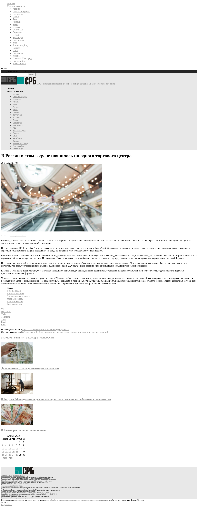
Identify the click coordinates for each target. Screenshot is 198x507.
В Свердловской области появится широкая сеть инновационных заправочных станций (64, 332)
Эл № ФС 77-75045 (22, 483)
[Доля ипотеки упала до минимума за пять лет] (17, 362)
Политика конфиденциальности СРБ (12, 486)
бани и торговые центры (19, 296)
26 (10, 455)
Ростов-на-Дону (21, 45)
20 (13, 451)
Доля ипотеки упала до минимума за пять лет (30, 368)
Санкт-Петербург (21, 11)
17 (3, 451)
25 (6, 455)
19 (10, 451)
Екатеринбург (20, 61)
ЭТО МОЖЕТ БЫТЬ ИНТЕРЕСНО (17, 337)
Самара (16, 48)
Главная (11, 3)
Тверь (15, 24)
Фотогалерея (18, 476)
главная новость (15, 299)
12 (10, 448)
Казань (16, 55)
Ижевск (16, 27)
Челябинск (18, 53)
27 (13, 455)
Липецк (16, 22)
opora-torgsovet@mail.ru (13, 495)
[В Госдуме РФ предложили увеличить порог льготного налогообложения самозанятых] (17, 393)
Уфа (15, 42)
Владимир (18, 14)
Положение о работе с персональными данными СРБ (17, 498)
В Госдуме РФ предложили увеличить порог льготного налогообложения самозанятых (56, 399)
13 (13, 448)
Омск (15, 50)
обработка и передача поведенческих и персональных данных (75, 500)
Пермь (16, 35)
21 (17, 451)
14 (17, 448)
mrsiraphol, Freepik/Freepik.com (18, 236)
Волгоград (18, 29)
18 (6, 451)
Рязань (16, 16)
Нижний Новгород (22, 58)
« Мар (4, 458)
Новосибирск (19, 63)
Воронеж (17, 32)
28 (17, 455)
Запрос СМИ (6, 476)
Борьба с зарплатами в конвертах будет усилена (45, 329)
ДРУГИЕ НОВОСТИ (44, 337)
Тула (15, 19)
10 (3, 448)
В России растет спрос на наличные (23, 430)
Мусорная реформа (16, 485)
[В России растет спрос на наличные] (17, 424)
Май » (12, 458)
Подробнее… (6, 505)
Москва (16, 9)
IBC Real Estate (14, 291)
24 (3, 455)
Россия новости (14, 304)
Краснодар (18, 37)
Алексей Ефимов (15, 293)
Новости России (15, 301)
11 (6, 448)
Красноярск (18, 40)
